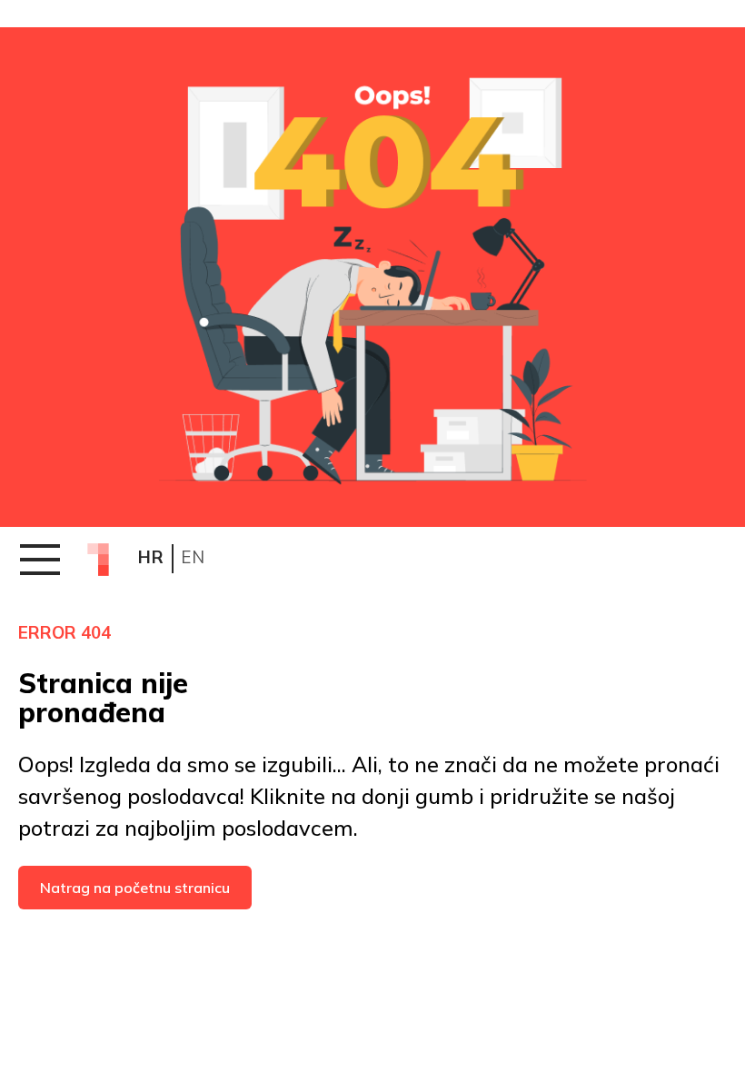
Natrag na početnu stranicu (135, 887)
